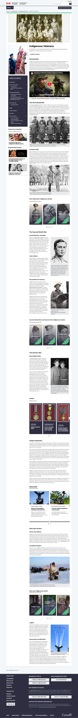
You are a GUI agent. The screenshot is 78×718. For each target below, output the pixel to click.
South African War (33, 114)
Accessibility (9, 678)
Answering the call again (16, 94)
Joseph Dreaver (47, 214)
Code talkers (13, 95)
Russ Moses (35, 336)
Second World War (38, 237)
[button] (17, 87)
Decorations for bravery (16, 97)
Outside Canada (10, 696)
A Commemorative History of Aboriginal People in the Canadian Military (17, 160)
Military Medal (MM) (35, 427)
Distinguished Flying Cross (35, 287)
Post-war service (13, 116)
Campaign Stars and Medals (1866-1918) (49, 424)
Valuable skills (14, 86)
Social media (15, 715)
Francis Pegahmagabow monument (60, 509)
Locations (9, 698)
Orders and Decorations (33, 424)
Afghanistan (63, 541)
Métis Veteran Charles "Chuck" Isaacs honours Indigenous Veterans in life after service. (35, 610)
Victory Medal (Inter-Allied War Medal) (49, 428)
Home (8, 11)
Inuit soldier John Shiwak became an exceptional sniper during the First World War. (35, 219)
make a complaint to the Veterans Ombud (47, 706)
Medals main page (33, 400)
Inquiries (8, 693)
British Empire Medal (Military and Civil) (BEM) (63, 429)
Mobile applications (27, 715)
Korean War (34, 358)
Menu (9, 7)
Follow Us (11, 704)
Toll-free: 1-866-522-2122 (39, 679)
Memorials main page (33, 488)
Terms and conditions (41, 715)
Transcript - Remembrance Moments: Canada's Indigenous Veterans (48, 98)
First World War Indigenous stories (16, 89)
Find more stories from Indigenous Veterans (15, 173)
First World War (34, 105)
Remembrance (14, 11)
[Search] (70, 4)
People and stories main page (35, 201)
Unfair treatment (13, 110)
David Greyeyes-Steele (48, 333)
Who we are (9, 680)
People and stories (23, 11)
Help (7, 715)
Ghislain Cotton (47, 602)
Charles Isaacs (35, 607)
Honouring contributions (16, 123)
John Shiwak (35, 214)
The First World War (13, 84)
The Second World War (14, 92)
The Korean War (12, 102)
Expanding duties (14, 104)
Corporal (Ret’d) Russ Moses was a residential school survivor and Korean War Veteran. (35, 340)
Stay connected (10, 700)
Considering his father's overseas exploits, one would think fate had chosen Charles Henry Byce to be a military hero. (63, 339)
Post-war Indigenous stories (17, 120)
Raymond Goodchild (61, 602)
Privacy (52, 715)
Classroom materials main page (14, 131)
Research (9, 685)
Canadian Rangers (14, 119)
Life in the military (14, 117)
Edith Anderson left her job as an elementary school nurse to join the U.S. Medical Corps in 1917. (63, 219)
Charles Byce (62, 334)
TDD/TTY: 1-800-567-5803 (61, 697)
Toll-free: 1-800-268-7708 (39, 697)
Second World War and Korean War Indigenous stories (17, 99)
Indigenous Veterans (34, 54)
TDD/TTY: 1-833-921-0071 (39, 683)
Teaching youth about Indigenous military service (16, 143)
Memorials (11, 113)
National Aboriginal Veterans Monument (38, 509)
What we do (9, 683)
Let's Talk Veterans (61, 679)
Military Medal (32, 162)
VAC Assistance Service (35, 690)
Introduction (12, 82)
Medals (10, 108)
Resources (9, 687)
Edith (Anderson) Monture (62, 213)
